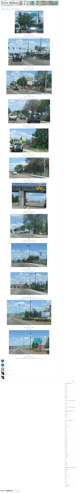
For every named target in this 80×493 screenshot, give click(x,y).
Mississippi (66, 440)
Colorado (66, 425)
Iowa (65, 431)
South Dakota (66, 456)
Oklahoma (66, 451)
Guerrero (66, 472)
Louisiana (66, 435)
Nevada (66, 393)
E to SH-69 (5, 366)
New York (66, 446)
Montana (66, 392)
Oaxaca (66, 477)
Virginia (66, 462)
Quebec (66, 415)
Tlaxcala (66, 481)
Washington (66, 397)
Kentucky (66, 434)
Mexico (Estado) (67, 475)
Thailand (66, 408)
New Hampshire (67, 403)
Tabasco (66, 480)
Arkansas (66, 424)
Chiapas (66, 471)
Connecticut (66, 387)
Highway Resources (67, 486)
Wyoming (66, 398)
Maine (65, 402)
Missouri (66, 441)
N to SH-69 (10, 374)
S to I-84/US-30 (6, 374)
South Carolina (67, 455)
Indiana (66, 430)
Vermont (66, 404)
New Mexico (66, 445)
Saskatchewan (66, 416)
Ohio (65, 450)
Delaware (66, 388)
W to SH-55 (5, 362)
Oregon (66, 394)
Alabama (66, 421)
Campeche (66, 470)
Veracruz (66, 482)
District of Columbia (67, 426)
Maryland (66, 436)
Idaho (65, 389)
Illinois (65, 429)
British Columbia (67, 414)
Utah (65, 460)
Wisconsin (66, 465)
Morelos (66, 476)
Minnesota (66, 439)
